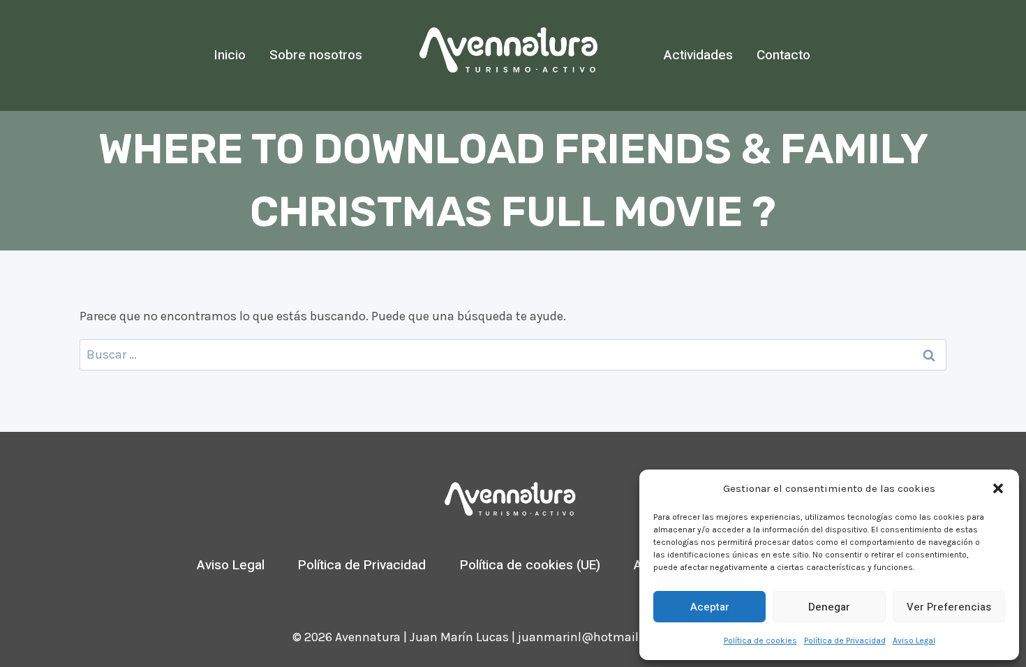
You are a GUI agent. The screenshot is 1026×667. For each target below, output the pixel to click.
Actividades (698, 55)
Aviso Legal (914, 640)
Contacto (783, 55)
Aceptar (709, 607)
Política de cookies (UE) (530, 565)
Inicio (230, 55)
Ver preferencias (949, 607)
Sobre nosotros (315, 55)
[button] (998, 488)
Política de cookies (760, 640)
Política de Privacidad (845, 640)
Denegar (829, 607)
